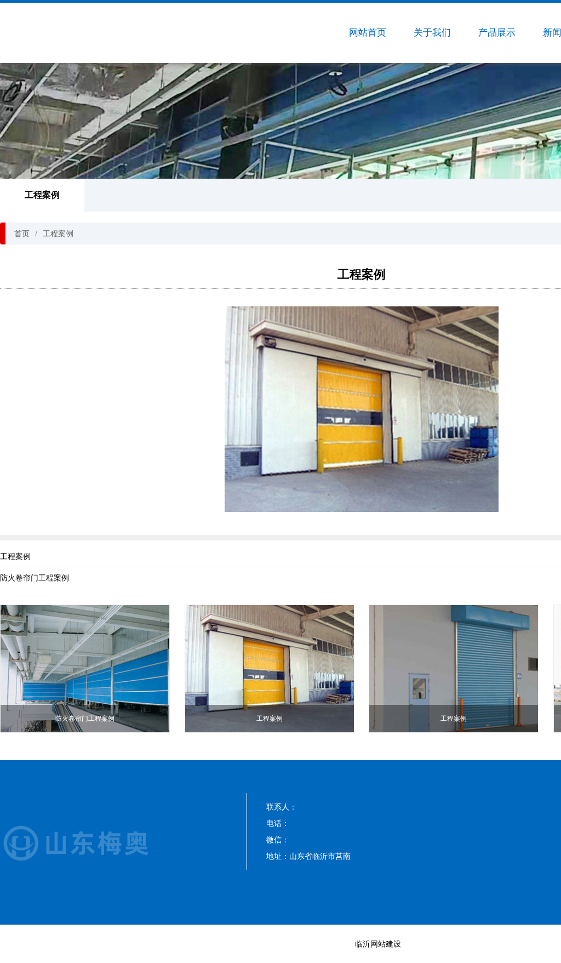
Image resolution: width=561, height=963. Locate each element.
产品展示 (497, 32)
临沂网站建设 (378, 943)
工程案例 (42, 195)
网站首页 (367, 32)
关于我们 (432, 32)
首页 (22, 233)
